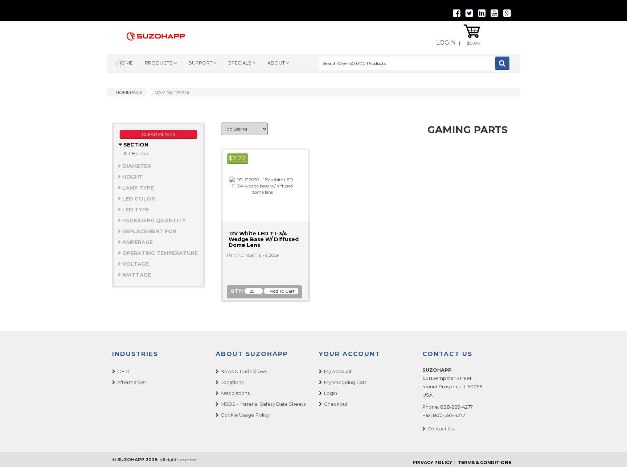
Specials (240, 63)
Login (446, 42)
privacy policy (432, 462)
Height (132, 177)
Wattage (136, 275)
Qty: (236, 291)
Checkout (336, 404)
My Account (338, 371)
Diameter (136, 166)
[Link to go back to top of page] (612, 452)
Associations (235, 393)
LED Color (138, 198)
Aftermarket (131, 382)
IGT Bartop (136, 153)
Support (201, 63)
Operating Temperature (159, 253)
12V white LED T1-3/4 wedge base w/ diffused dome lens (264, 239)
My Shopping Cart (345, 382)
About (276, 63)
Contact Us (440, 428)
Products (159, 63)
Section (135, 144)
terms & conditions (484, 462)
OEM (123, 371)
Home (125, 63)
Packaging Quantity (153, 220)
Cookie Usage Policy (245, 415)
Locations (232, 382)
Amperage (137, 242)
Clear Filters (158, 134)
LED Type (135, 209)
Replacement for (148, 231)
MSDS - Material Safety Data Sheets (263, 404)
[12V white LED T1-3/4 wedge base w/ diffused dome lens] (259, 185)
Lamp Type (137, 188)
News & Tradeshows (244, 371)
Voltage (135, 264)
